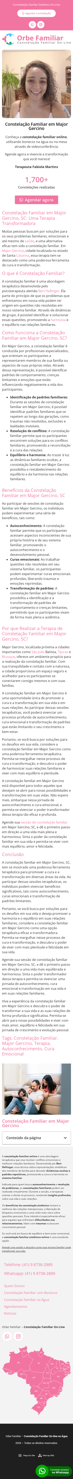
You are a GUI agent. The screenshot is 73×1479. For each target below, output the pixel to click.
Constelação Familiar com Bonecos (30, 1293)
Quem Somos (14, 1286)
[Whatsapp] (32, 24)
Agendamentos (15, 1306)
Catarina (22, 255)
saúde (29, 241)
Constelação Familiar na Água (26, 1300)
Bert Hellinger (48, 291)
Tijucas (63, 652)
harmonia (58, 320)
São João (38, 652)
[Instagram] (40, 24)
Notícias (10, 1313)
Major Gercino (13, 250)
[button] (65, 1138)
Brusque (8, 656)
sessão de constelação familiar (44, 822)
